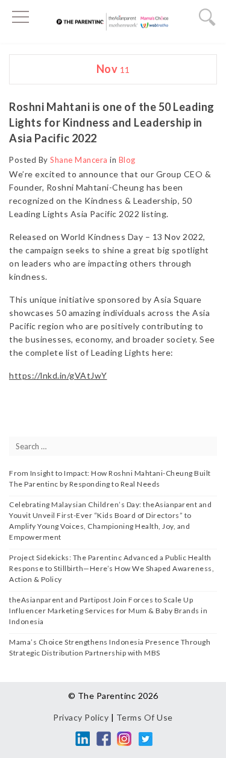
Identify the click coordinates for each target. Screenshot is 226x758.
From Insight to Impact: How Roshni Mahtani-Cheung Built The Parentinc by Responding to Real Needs (110, 478)
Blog (127, 160)
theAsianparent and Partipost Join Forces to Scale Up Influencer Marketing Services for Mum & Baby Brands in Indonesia (108, 610)
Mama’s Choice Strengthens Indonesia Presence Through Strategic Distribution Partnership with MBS (109, 647)
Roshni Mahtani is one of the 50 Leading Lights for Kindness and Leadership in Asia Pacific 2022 (112, 122)
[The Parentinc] (113, 24)
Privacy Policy (80, 717)
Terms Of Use (144, 717)
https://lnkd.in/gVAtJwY (58, 375)
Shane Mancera (79, 160)
